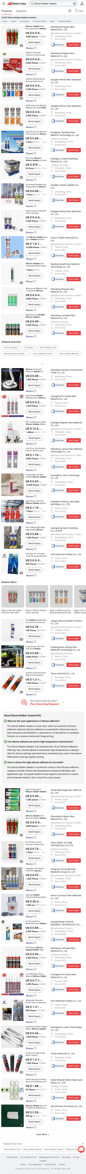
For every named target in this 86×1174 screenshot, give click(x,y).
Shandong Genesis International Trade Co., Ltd (66, 371)
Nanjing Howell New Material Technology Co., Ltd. (65, 265)
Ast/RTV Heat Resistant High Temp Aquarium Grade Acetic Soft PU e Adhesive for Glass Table (36, 674)
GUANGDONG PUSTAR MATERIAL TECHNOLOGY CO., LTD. (65, 924)
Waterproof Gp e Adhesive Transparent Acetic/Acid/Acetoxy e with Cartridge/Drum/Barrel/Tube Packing (37, 316)
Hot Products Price (28, 1157)
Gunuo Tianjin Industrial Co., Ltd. (64, 239)
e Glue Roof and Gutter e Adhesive (37, 27)
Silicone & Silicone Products (39, 353)
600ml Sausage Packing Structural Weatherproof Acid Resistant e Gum (36, 1080)
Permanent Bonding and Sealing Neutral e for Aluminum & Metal (36, 185)
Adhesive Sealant (73, 1149)
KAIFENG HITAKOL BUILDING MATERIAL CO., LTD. (65, 503)
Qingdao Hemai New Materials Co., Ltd (66, 81)
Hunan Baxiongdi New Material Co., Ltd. (66, 791)
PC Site (76, 1157)
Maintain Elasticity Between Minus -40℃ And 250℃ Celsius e (36, 896)
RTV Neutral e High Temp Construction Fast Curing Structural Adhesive (36, 948)
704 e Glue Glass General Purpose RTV (36, 238)
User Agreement (35, 1164)
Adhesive (13, 21)
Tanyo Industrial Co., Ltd (62, 673)
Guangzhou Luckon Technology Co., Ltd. (66, 1028)
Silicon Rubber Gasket (53, 1149)
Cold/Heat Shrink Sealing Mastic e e (36, 1028)
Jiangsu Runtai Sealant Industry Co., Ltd (66, 622)
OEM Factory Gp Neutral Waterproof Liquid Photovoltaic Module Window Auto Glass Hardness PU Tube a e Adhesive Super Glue (37, 106)
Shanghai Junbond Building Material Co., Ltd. (64, 160)
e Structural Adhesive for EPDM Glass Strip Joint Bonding (36, 370)
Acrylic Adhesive (56, 347)
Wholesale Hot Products (49, 1157)
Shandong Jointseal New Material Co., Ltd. (63, 317)
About (23, 1164)
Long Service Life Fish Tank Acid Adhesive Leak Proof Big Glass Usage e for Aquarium (36, 647)
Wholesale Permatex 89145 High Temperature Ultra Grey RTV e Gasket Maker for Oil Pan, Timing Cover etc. (36, 1001)
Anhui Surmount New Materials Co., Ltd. (66, 897)
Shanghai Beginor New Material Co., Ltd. (66, 424)
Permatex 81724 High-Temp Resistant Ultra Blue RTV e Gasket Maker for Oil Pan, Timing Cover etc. (36, 555)
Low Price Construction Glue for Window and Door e (35, 449)
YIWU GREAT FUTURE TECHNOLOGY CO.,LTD (62, 844)
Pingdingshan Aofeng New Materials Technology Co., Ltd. (66, 648)
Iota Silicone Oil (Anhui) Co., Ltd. (67, 1106)
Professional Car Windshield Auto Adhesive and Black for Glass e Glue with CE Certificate (36, 922)
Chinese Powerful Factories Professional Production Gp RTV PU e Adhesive (37, 53)
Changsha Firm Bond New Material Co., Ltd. (63, 397)
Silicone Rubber (24, 21)
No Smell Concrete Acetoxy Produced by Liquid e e (35, 843)
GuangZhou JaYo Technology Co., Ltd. (65, 476)
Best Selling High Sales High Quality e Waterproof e (35, 528)
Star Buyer (66, 1157)
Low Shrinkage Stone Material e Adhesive (36, 975)
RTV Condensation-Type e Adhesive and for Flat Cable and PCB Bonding (37, 423)
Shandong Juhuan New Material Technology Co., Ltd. (66, 450)
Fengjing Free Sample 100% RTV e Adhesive (36, 869)
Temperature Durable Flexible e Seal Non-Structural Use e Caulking (36, 476)
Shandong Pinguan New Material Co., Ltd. (62, 28)
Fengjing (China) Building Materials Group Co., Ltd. (63, 870)
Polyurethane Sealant (64, 21)
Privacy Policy (50, 1164)
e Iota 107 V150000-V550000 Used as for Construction (36, 1107)
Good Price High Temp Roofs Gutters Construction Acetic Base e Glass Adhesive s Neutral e (36, 1054)
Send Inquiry (34, 42)
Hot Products (12, 1157)
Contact (62, 1164)
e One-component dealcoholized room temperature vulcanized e (37, 264)
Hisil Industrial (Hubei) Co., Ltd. (66, 554)
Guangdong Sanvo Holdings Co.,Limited (64, 529)
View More (41, 1134)
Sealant (52, 21)
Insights (43, 1160)
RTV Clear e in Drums (36, 159)
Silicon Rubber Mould (32, 1149)
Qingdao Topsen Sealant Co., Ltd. (65, 186)
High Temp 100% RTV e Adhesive (37, 502)
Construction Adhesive (39, 21)
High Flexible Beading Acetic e (36, 396)
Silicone (4, 21)
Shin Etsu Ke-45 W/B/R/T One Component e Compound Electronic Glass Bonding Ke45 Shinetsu (36, 133)
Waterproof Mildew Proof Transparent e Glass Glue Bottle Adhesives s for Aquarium (36, 289)
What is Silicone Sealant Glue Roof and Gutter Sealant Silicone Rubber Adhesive (12, 611)
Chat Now (60, 44)
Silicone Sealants (64, 353)
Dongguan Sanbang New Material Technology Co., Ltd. (65, 133)
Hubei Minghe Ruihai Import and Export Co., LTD (67, 1081)
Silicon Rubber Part (12, 1149)
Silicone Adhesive (35, 347)
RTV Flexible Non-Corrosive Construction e (36, 621)
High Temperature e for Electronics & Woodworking (36, 790)
